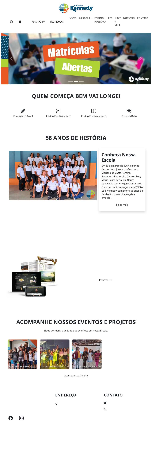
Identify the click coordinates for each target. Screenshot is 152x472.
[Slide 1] (70, 81)
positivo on (38, 21)
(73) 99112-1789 (116, 408)
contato (142, 18)
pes (110, 18)
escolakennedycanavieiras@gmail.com (129, 402)
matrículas (57, 21)
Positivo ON (105, 280)
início (73, 18)
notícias (129, 18)
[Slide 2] (76, 81)
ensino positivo (100, 19)
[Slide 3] (81, 81)
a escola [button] (84, 18)
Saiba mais (122, 204)
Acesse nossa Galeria (76, 375)
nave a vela (118, 21)
